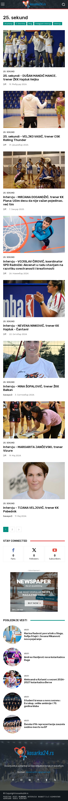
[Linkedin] (30, 780)
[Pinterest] (38, 780)
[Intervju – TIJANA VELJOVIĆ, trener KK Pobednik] (34, 480)
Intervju (57, 23)
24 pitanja (8, 23)
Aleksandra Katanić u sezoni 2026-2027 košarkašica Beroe (44, 681)
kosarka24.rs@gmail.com (38, 772)
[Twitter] (55, 780)
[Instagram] (21, 780)
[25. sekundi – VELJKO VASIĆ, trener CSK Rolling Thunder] (34, 109)
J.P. (5, 84)
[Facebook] (13, 780)
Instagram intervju (43, 23)
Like (13, 548)
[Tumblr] (46, 780)
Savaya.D (7, 395)
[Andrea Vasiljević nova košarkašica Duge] (12, 657)
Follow (34, 548)
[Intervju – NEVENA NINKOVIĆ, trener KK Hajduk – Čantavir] (34, 298)
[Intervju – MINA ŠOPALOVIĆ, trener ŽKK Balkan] (34, 359)
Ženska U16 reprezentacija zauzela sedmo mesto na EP (44, 726)
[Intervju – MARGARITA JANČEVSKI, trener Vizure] (34, 419)
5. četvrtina (20, 23)
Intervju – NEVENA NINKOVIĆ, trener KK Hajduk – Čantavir (31, 327)
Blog (30, 23)
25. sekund (9, 71)
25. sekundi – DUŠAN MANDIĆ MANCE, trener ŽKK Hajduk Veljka (29, 77)
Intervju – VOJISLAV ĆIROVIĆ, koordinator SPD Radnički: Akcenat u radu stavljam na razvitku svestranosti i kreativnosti (33, 265)
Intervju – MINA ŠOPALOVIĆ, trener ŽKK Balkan (31, 388)
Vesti (26, 630)
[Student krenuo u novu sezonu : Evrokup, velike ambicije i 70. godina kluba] (12, 702)
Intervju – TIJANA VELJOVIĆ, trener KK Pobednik (31, 509)
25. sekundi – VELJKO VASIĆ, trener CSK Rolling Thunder (31, 138)
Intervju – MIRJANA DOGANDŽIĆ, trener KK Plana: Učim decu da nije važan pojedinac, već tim (33, 200)
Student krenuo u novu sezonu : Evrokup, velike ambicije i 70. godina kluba (42, 703)
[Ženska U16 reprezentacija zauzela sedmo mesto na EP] (12, 724)
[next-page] (19, 529)
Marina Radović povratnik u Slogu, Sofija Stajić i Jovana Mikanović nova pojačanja (43, 636)
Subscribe (55, 548)
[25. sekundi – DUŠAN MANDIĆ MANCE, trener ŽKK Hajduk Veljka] (34, 48)
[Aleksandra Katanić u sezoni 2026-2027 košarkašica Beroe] (12, 679)
